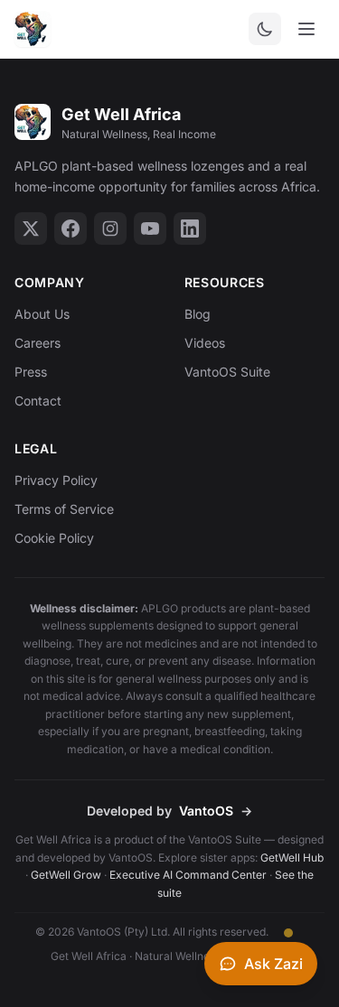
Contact (37, 400)
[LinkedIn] (190, 228)
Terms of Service (64, 509)
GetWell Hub (292, 857)
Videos (204, 342)
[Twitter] (30, 228)
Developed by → (169, 810)
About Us (42, 314)
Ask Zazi (273, 964)
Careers (37, 342)
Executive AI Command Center (188, 874)
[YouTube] (150, 228)
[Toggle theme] (265, 29)
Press (30, 371)
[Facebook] (70, 228)
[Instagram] (110, 228)
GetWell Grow (66, 874)
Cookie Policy (54, 537)
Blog (197, 314)
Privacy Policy (56, 480)
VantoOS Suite (227, 371)
